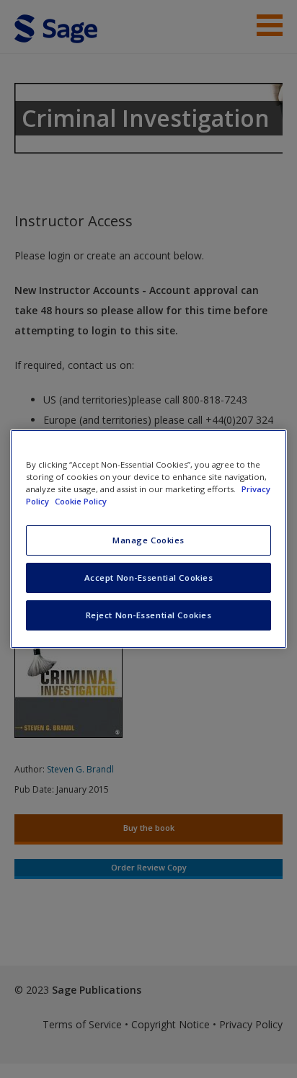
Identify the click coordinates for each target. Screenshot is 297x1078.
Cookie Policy (81, 501)
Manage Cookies (148, 540)
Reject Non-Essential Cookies (149, 615)
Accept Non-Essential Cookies (148, 577)
